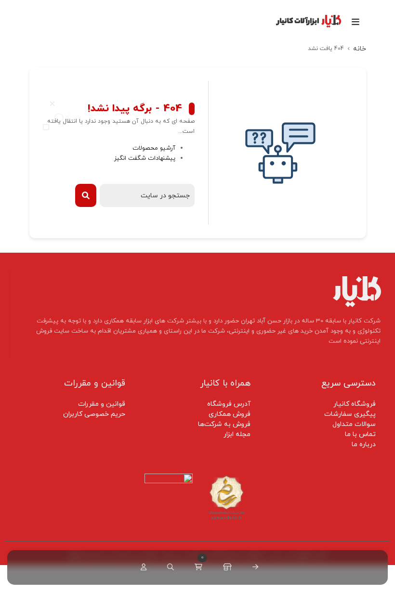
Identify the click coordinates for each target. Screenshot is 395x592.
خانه (359, 48)
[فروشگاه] (225, 567)
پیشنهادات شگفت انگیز (144, 158)
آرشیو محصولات (153, 148)
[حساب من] (141, 567)
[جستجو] (169, 567)
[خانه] (253, 567)
